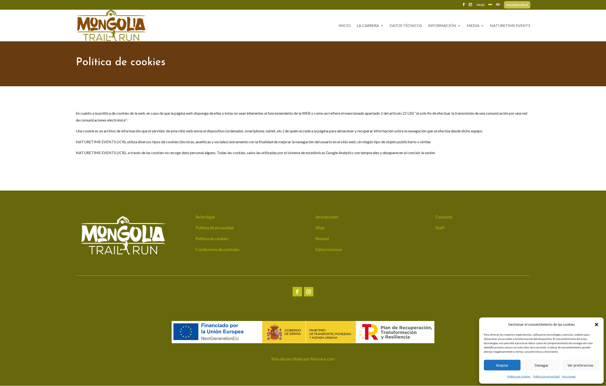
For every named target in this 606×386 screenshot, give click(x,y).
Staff (440, 227)
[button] (596, 324)
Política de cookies (519, 376)
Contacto (443, 216)
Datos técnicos (406, 26)
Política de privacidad (546, 376)
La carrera (368, 26)
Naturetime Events (510, 26)
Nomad (322, 238)
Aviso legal (568, 376)
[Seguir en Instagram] (308, 291)
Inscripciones (327, 216)
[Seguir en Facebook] (297, 291)
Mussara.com (322, 358)
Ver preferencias (580, 365)
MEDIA (473, 26)
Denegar (541, 365)
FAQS (480, 5)
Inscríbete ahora (517, 5)
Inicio (345, 26)
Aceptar (502, 365)
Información (442, 26)
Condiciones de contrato (217, 249)
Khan (320, 227)
